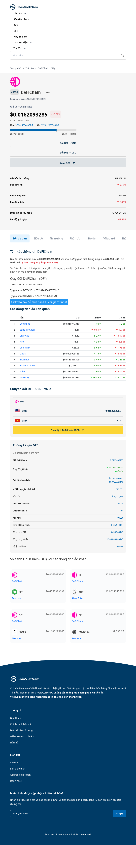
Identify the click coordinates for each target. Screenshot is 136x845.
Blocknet (24, 359)
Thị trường (56, 238)
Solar (22, 371)
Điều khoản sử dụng (21, 730)
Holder (92, 238)
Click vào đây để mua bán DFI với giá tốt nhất (39, 302)
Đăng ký (119, 813)
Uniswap (24, 335)
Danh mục (16, 780)
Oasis (23, 353)
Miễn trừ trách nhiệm (22, 736)
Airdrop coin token (20, 774)
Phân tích (75, 238)
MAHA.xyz (25, 377)
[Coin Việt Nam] (24, 7)
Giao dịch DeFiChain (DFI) (65, 430)
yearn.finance (27, 365)
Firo (22, 341)
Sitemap (14, 762)
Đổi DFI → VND (68, 143)
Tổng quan (20, 238)
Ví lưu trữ (109, 238)
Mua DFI (65, 163)
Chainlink (25, 347)
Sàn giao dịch (17, 768)
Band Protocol (27, 329)
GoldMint (25, 323)
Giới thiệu (15, 718)
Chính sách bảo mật (21, 724)
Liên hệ (14, 742)
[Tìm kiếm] (122, 55)
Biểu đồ (38, 238)
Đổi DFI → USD (68, 152)
